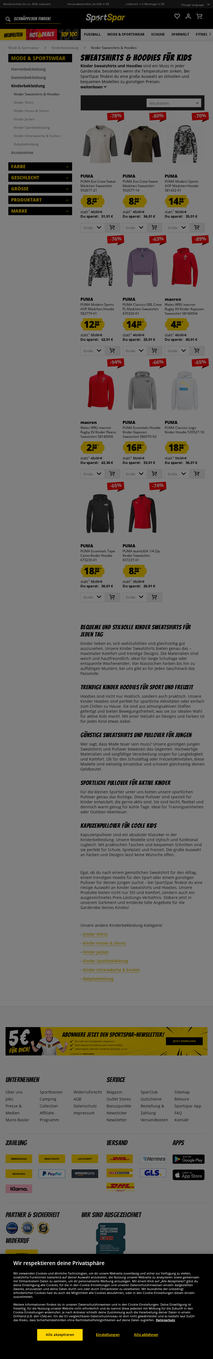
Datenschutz (165, 1320)
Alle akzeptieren (60, 1334)
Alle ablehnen (146, 1334)
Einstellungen (108, 1334)
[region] (106, 1306)
